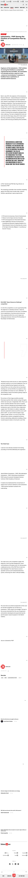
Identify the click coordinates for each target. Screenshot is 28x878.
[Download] (23, 44)
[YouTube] (18, 864)
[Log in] (23, 5)
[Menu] (26, 5)
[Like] (2, 872)
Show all (20, 677)
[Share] (26, 871)
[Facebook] (10, 864)
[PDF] (8, 670)
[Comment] (14, 872)
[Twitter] (12, 864)
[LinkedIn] (15, 864)
